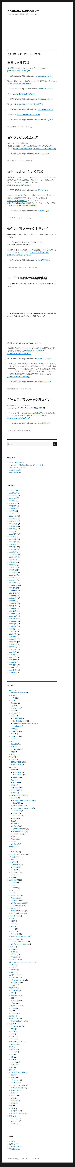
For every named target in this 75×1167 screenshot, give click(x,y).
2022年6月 (13, 511)
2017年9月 (12, 649)
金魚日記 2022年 (15, 470)
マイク (13, 1124)
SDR (12, 1034)
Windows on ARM (19, 829)
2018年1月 (12, 642)
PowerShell (15, 959)
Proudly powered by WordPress (32, 1159)
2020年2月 (13, 580)
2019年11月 (13, 588)
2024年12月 (13, 493)
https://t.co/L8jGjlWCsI (34, 351)
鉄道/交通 (14, 1100)
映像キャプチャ (16, 1006)
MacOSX (16, 782)
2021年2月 (12, 549)
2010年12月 (13, 672)
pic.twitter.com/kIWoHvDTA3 (19, 185)
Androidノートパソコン (19, 941)
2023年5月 (13, 508)
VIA (12, 754)
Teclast (13, 970)
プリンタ (14, 1003)
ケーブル (14, 1062)
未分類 (11, 1016)
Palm (13, 821)
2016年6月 (13, 667)
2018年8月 (12, 626)
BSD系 (13, 785)
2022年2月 (13, 519)
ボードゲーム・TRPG (23, 127)
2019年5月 (13, 603)
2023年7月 (13, 506)
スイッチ (14, 931)
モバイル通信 (15, 934)
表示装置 (12, 1049)
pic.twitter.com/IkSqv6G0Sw (28, 114)
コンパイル (14, 1083)
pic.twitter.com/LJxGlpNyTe (18, 71)
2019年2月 (13, 611)
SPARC (13, 747)
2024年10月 (13, 495)
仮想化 (11, 972)
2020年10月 (13, 560)
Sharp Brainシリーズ (18, 1021)
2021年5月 (12, 542)
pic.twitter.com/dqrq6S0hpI (18, 376)
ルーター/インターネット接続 (21, 936)
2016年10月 (13, 660)
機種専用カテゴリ (15, 1018)
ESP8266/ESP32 (17, 762)
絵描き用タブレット (15, 1042)
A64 (14, 698)
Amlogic (14, 703)
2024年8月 (13, 498)
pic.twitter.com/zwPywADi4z (31, 104)
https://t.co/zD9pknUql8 (17, 200)
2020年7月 (13, 567)
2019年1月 (12, 613)
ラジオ (13, 1039)
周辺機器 (12, 988)
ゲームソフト (15, 1080)
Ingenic (14, 713)
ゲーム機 (12, 857)
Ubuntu (15, 813)
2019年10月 (13, 590)
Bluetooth (14, 990)
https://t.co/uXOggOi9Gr (22, 148)
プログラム (13, 954)
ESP (12, 711)
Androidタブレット (17, 911)
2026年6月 (13, 490)
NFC (12, 1029)
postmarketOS (18, 806)
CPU (10, 690)
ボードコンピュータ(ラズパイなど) (20, 962)
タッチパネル (15, 983)
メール (13, 875)
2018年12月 (13, 616)
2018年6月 (13, 631)
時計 (10, 1011)
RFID (13, 1031)
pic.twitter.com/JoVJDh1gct (24, 94)
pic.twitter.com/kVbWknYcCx (19, 353)
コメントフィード (15, 1146)
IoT (10, 757)
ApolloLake (17, 718)
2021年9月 (13, 531)
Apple (13, 705)
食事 (12, 1103)
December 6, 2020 (45, 76)
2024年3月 (13, 501)
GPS (12, 993)
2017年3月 (12, 654)
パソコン (12, 947)
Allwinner (14, 695)
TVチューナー (15, 995)
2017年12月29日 (44, 358)
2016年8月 (13, 662)
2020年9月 (13, 562)
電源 (10, 1106)
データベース (15, 872)
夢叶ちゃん (14, 1090)
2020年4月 (13, 575)
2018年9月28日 (44, 260)
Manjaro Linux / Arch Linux (23, 800)
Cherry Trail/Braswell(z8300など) (25, 723)
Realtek (14, 739)
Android (14, 770)
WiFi (12, 929)
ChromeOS (15, 788)
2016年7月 (12, 665)
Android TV (17, 772)
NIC (12, 921)
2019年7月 (12, 598)
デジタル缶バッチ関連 (16, 462)
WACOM (14, 1044)
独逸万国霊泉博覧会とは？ (18, 467)
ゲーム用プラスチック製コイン (29, 399)
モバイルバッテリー (17, 1113)
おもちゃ (19, 267)
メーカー (12, 965)
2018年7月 (12, 629)
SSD (12, 893)
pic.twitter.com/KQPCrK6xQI (19, 255)
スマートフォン (14, 895)
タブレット (13, 908)
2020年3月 (13, 578)
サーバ (11, 859)
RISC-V (13, 741)
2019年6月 (13, 601)
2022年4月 (13, 513)
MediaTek (14, 731)
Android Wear (18, 775)
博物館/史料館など (17, 1088)
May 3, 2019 (43, 190)
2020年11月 (13, 557)
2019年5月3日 (43, 211)
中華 (12, 949)
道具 (10, 1059)
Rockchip (14, 744)
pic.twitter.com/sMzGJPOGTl (24, 205)
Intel (13, 716)
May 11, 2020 (43, 153)
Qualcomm (15, 736)
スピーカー (14, 1121)
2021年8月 (12, 534)
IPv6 (12, 918)
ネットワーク (13, 916)
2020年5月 (13, 572)
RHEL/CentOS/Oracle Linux (23, 808)
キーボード (14, 977)
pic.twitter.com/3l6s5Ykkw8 (18, 418)
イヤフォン (14, 1118)
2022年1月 (12, 521)
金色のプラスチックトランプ (27, 228)
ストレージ (13, 890)
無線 (10, 1024)
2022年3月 (13, 516)
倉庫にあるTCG (18, 62)
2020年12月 (13, 554)
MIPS (13, 734)
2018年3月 (12, 639)
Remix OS (16, 777)
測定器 (13, 1065)
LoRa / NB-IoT (16, 1026)
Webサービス (15, 865)
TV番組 (13, 1077)
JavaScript (14, 957)
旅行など (14, 1095)
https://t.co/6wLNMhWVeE (33, 413)
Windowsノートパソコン (19, 944)
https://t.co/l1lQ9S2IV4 (39, 252)
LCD (12, 1054)
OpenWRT (16, 803)
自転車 (11, 1047)
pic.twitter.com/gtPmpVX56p (44, 148)
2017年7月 (12, 652)
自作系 (13, 952)
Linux (13, 798)
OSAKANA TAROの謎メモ (23, 11)
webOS (15, 818)
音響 (10, 1116)
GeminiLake (17, 726)
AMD (13, 700)
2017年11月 (13, 644)
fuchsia (13, 793)
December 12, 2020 (45, 119)
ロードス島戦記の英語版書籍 (27, 278)
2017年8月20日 (44, 423)
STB (10, 836)
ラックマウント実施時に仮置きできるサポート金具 (26, 465)
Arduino (14, 759)
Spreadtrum (15, 749)
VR (12, 1057)
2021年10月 (13, 529)
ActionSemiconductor (19, 693)
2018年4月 (12, 637)
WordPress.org (14, 1149)
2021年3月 (12, 547)
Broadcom (14, 708)
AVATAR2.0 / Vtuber (18, 1072)
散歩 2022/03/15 (15, 473)
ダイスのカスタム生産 (22, 137)
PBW (12, 1075)
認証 (12, 877)
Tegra (13, 752)
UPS (12, 998)
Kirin (13, 729)
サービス (12, 862)
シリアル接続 (15, 1000)
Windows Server (19, 831)
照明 (12, 1067)
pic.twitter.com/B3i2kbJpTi (20, 84)
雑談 (31, 127)
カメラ (11, 849)
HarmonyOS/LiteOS (18, 795)
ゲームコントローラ (17, 980)
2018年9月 (13, 624)
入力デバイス (13, 975)
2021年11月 (13, 526)
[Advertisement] (37, 36)
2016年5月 (13, 670)
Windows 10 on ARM (18, 903)
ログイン (12, 1141)
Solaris (13, 823)
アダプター (14, 1111)
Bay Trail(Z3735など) (20, 721)
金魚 (12, 1098)
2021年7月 (12, 536)
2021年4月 (12, 544)
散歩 (12, 1093)
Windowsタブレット (18, 913)
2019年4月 (13, 606)
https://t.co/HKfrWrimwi (17, 203)
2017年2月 (12, 657)
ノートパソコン (14, 939)
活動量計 (14, 1008)
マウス (13, 985)
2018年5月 (12, 634)
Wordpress (15, 867)
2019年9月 (13, 593)
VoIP (12, 924)
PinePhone (15, 900)
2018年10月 (13, 621)
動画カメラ (14, 852)
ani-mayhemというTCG (25, 171)
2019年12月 (13, 585)
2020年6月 (13, 570)
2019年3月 (12, 608)
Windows (14, 826)
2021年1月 (12, 552)
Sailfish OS (17, 811)
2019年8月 (13, 595)
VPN (12, 926)
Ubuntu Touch (18, 816)
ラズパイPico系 (16, 764)
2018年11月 (13, 619)
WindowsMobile (17, 834)
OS (10, 767)
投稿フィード (13, 1144)
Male (13, 967)
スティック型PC (14, 880)
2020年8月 (13, 565)
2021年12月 (13, 524)
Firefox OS (15, 790)
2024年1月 (12, 503)
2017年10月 (13, 647)
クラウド (14, 870)
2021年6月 (13, 539)
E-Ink (13, 1052)
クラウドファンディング (17, 854)
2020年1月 (12, 583)
